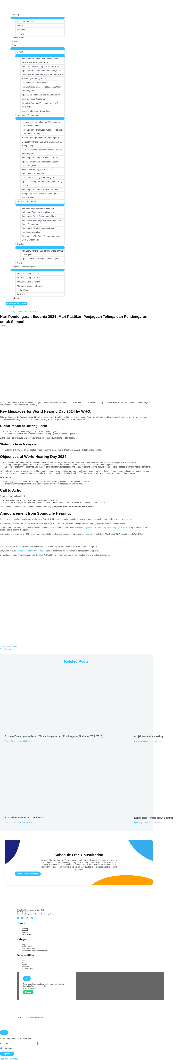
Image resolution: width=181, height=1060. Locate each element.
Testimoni (21, 30)
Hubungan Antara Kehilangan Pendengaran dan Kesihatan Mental (41, 124)
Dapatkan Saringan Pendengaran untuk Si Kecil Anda (40, 105)
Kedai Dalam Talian (29, 949)
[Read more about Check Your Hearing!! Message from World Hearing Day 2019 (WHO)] (68, 731)
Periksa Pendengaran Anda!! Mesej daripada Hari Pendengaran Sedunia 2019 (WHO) (54, 736)
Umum (20, 52)
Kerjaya (20, 34)
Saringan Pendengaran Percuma (16, 303)
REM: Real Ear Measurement (35, 83)
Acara (19, 263)
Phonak (24, 963)
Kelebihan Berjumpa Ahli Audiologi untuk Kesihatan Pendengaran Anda (40, 60)
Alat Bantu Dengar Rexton (28, 282)
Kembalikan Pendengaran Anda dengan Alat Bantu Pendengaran (41, 222)
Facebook (19, 551)
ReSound (25, 967)
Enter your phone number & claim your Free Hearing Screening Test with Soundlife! (43, 985)
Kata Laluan (5, 1044)
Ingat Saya (7, 1048)
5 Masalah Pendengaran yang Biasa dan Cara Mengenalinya (42, 144)
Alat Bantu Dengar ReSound (29, 286)
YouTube (39, 551)
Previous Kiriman (8, 647)
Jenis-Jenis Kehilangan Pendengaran (38, 177)
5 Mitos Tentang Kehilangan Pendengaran (40, 138)
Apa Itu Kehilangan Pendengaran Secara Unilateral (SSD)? (40, 164)
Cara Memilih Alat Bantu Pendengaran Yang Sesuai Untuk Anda (41, 238)
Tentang (15, 15)
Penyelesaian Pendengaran (24, 267)
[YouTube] (22, 918)
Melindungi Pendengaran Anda (35, 79)
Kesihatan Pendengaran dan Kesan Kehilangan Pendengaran (37, 171)
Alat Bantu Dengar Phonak (28, 278)
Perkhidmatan (18, 38)
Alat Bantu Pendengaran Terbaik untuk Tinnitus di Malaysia (42, 253)
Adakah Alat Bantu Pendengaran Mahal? (40, 216)
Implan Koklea (23, 290)
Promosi (15, 41)
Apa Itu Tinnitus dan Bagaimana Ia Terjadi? (40, 259)
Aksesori (21, 294)
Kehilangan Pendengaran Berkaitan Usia (40, 189)
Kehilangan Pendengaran (28, 115)
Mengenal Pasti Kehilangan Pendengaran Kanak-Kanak (40, 195)
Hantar (28, 992)
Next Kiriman (7, 649)
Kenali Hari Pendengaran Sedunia (153, 817)
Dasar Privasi (27, 934)
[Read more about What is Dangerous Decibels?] (68, 813)
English (22, 311)
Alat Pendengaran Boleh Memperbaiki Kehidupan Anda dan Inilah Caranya (38, 210)
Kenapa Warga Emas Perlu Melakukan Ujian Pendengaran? (41, 89)
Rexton (24, 965)
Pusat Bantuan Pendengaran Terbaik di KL (40, 67)
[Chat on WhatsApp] (13, 542)
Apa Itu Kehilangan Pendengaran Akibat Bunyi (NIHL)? (42, 183)
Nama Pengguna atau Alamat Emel (15, 1039)
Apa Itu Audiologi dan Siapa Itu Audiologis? (41, 95)
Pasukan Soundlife (25, 21)
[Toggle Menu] (37, 18)
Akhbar (20, 26)
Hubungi (15, 298)
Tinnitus (20, 244)
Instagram (29, 551)
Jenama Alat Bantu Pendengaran (34, 951)
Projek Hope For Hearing (148, 736)
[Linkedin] (27, 918)
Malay (11, 306)
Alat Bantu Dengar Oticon (28, 273)
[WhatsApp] (36, 918)
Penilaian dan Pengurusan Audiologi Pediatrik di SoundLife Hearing (42, 132)
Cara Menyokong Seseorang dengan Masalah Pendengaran (42, 151)
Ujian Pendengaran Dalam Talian (36, 111)
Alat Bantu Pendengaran (28, 202)
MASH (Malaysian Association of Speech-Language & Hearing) (102, 528)
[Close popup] (4, 1032)
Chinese (34, 311)
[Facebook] (18, 918)
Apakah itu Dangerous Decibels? (24, 817)
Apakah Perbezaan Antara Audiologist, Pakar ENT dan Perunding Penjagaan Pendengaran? (42, 72)
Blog (14, 45)
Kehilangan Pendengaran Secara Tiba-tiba (40, 158)
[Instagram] (32, 918)
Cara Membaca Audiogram (33, 99)
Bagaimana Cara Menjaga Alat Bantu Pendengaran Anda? (38, 230)
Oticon (24, 961)
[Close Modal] (27, 978)
